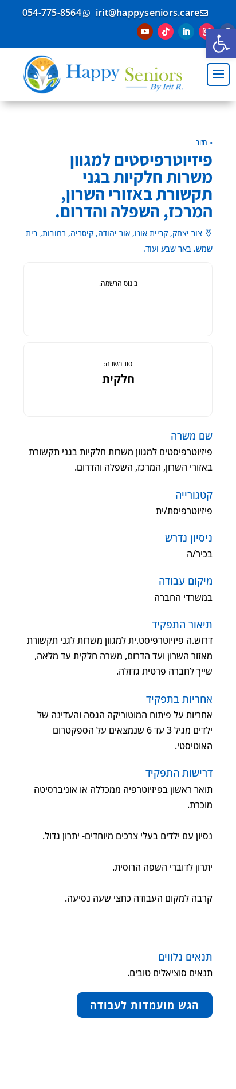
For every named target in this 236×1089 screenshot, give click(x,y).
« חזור (204, 142)
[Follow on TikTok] (166, 31)
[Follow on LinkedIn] (186, 31)
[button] (221, 43)
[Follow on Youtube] (145, 31)
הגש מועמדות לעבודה (144, 1005)
